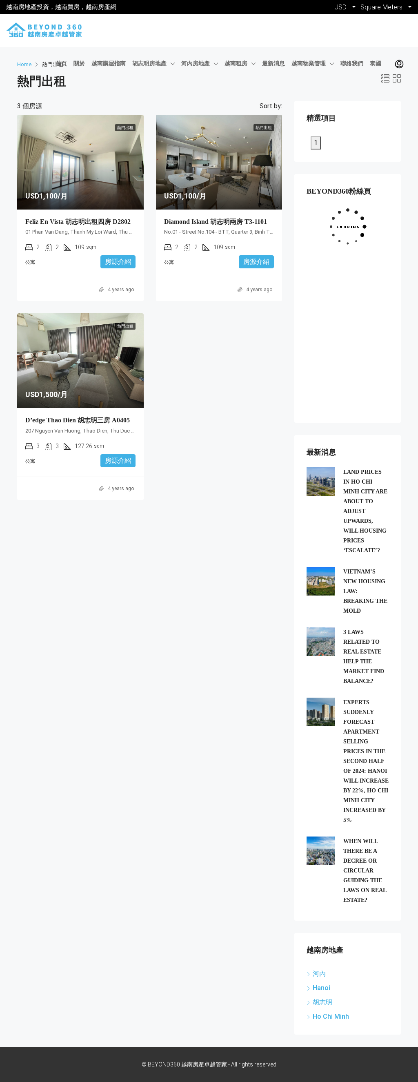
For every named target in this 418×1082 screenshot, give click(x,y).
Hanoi (321, 988)
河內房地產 (195, 63)
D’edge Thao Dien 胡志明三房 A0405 (77, 420)
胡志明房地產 (149, 63)
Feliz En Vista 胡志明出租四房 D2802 (78, 221)
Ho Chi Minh (331, 1016)
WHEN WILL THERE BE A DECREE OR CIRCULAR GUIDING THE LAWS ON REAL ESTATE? (364, 870)
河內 (319, 973)
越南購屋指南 (108, 63)
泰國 (375, 63)
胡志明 (322, 1002)
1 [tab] (316, 143)
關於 (79, 63)
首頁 (61, 63)
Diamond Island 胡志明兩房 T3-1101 (215, 221)
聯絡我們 (351, 63)
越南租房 (236, 63)
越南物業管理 (308, 63)
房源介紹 (118, 261)
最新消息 (273, 63)
